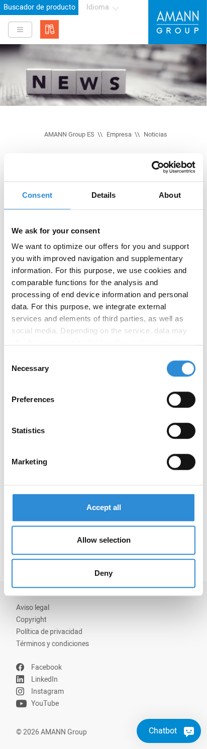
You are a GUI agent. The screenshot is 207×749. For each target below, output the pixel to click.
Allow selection (104, 540)
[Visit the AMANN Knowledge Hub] (49, 29)
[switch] (181, 400)
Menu (20, 30)
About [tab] (170, 195)
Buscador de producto (39, 7)
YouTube (45, 703)
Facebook (46, 667)
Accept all (103, 507)
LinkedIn (44, 679)
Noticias (155, 134)
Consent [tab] (37, 195)
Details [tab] (103, 195)
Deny (103, 573)
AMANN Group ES (69, 134)
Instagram (47, 691)
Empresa (119, 134)
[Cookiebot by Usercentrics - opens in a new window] (151, 167)
